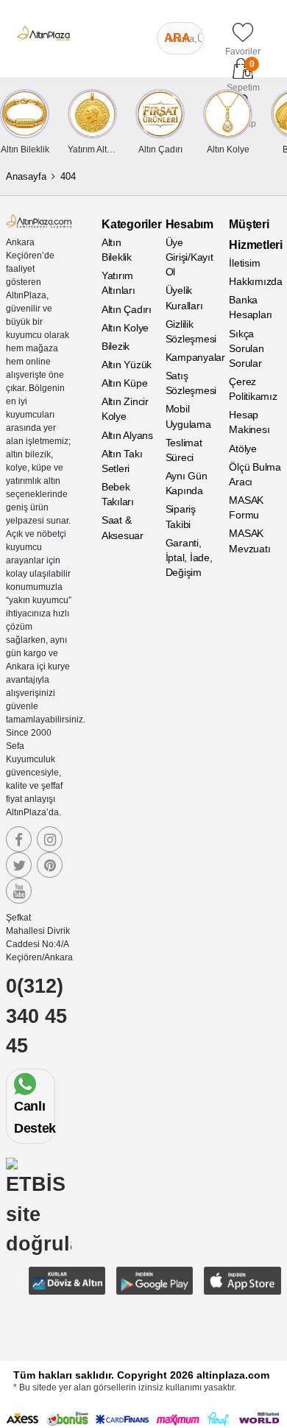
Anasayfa (26, 176)
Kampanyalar (192, 357)
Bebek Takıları (118, 494)
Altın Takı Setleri (122, 461)
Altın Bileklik (117, 249)
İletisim (244, 263)
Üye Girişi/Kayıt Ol (189, 257)
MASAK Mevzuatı (249, 540)
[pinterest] (50, 865)
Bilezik (116, 346)
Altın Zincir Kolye (125, 408)
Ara (177, 38)
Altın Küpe (125, 383)
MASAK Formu (246, 507)
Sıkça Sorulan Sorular (246, 348)
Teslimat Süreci (184, 450)
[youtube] (19, 891)
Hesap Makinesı (249, 422)
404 (68, 176)
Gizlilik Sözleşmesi (191, 331)
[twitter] (19, 865)
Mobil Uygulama (188, 416)
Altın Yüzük (127, 364)
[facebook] (19, 839)
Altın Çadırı (127, 309)
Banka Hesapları (250, 307)
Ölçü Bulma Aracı (255, 474)
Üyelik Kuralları (184, 297)
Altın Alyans (127, 435)
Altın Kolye (125, 328)
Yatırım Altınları (118, 283)
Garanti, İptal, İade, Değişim (189, 557)
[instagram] (50, 839)
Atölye (243, 448)
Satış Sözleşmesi (191, 383)
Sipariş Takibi (181, 516)
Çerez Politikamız (253, 389)
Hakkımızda (255, 281)
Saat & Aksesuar (123, 527)
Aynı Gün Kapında (187, 483)
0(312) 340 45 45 (36, 1016)
